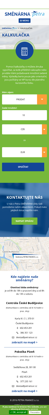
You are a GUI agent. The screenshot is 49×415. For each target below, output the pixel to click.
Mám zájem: (8, 92)
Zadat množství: (9, 108)
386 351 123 (26, 332)
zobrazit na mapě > (24, 342)
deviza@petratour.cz (26, 337)
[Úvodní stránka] (24, 13)
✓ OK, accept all (18, 412)
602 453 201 (26, 327)
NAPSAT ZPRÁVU (24, 221)
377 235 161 (26, 381)
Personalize (35, 412)
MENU (25, 20)
